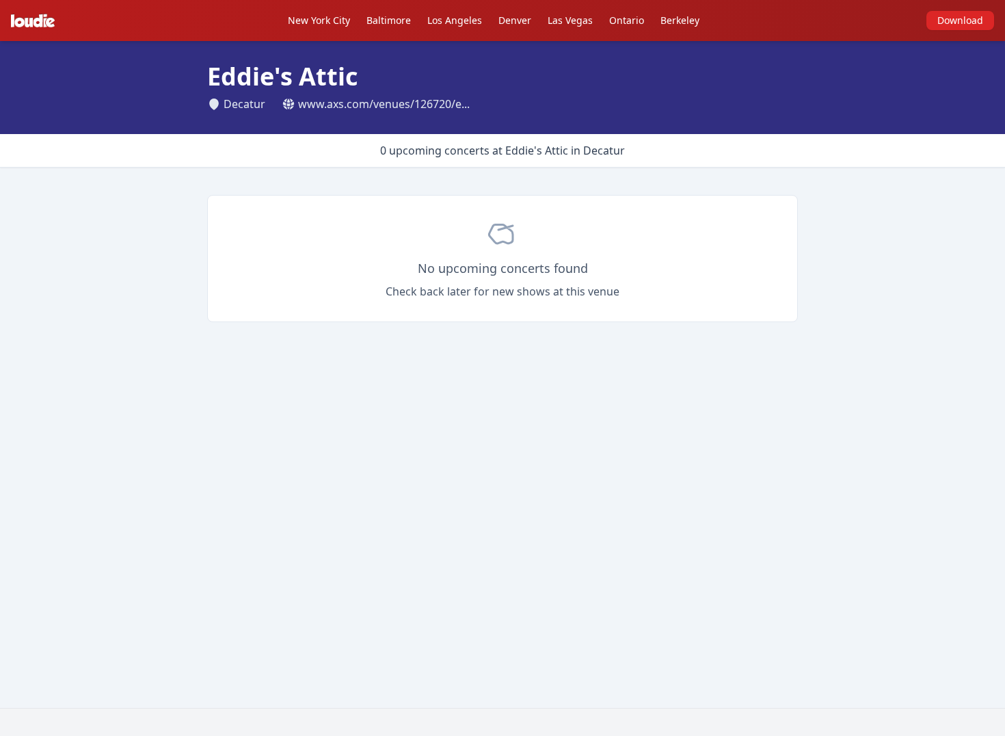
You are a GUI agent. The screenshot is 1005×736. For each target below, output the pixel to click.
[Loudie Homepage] (35, 20)
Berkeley (679, 20)
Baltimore (388, 20)
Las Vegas (570, 20)
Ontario (626, 20)
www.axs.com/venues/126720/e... (384, 103)
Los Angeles (454, 20)
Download (960, 20)
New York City (319, 20)
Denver (514, 20)
